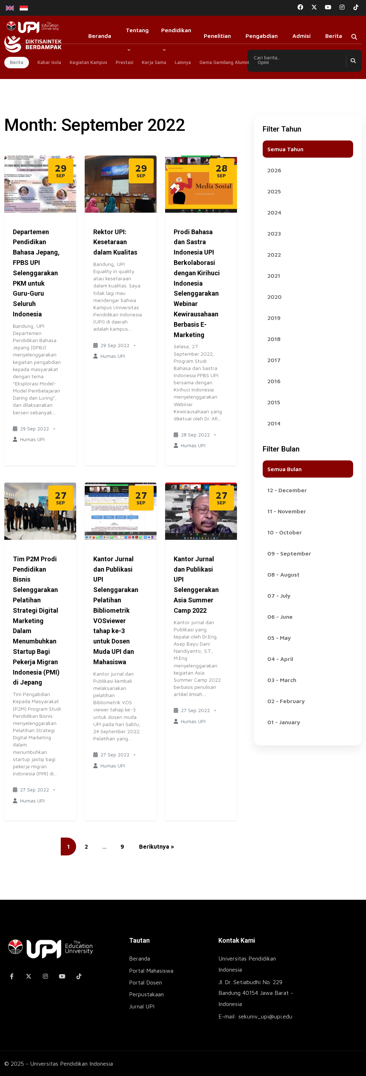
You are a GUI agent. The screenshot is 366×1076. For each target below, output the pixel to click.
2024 (274, 212)
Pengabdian (262, 36)
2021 (273, 275)
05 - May (279, 638)
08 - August (283, 574)
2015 (273, 402)
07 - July (279, 595)
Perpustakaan (146, 994)
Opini (263, 62)
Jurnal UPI (141, 1006)
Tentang (137, 30)
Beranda (99, 36)
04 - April (280, 659)
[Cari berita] (353, 61)
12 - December (287, 490)
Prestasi (124, 62)
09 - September (289, 553)
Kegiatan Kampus (88, 62)
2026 (274, 170)
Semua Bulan (284, 469)
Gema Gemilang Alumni (224, 62)
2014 (274, 423)
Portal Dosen (145, 982)
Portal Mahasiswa (151, 970)
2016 (274, 381)
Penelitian (217, 36)
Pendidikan (176, 30)
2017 (274, 360)
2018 (274, 339)
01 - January (283, 722)
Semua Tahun (285, 149)
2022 (274, 254)
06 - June (280, 616)
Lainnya (183, 62)
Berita (333, 36)
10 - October (284, 532)
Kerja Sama (154, 62)
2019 (274, 318)
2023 (274, 233)
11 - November (286, 511)
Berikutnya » (156, 846)
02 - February (286, 701)
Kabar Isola (49, 62)
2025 (274, 191)
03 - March (281, 680)
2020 (274, 296)
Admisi (301, 36)
